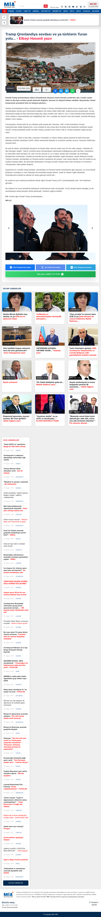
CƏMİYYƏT (27, 11)
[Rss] (84, 6)
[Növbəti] (4, 23)
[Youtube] (73, 6)
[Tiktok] (76, 6)
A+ (37, 89)
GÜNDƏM (11, 11)
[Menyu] (4, 11)
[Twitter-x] (65, 6)
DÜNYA (78, 11)
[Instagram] (69, 6)
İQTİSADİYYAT (46, 11)
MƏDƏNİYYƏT (56, 11)
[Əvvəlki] (4, 17)
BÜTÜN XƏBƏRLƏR (16, 883)
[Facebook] (61, 6)
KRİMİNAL (36, 11)
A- (47, 90)
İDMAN (65, 11)
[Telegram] (80, 6)
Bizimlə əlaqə (54, 7)
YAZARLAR (86, 11)
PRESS (72, 11)
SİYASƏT (19, 11)
